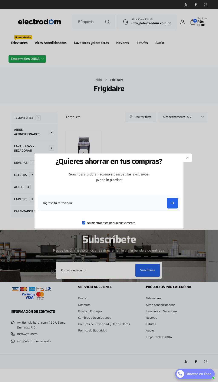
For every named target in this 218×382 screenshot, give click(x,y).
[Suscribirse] (172, 203)
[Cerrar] (187, 157)
